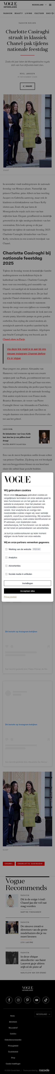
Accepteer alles (27, 591)
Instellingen (27, 583)
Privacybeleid (10, 596)
